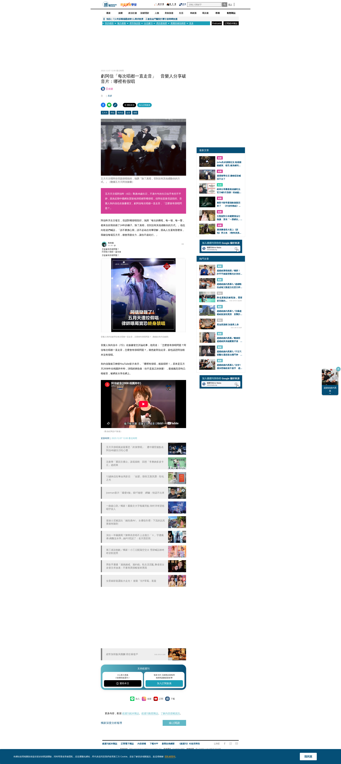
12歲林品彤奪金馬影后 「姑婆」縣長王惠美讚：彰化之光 (135, 478)
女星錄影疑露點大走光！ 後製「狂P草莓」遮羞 (131, 580)
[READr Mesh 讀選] (182, 4)
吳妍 (110, 95)
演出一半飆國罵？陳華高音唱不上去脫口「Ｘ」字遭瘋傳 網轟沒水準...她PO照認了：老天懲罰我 (135, 537)
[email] (236, 743)
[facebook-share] (103, 105)
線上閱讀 (174, 723)
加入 (137, 698)
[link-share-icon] (115, 105)
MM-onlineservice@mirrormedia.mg (145, 749)
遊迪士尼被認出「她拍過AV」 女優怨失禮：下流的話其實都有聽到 (135, 522)
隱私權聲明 (170, 756)
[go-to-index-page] (110, 4)
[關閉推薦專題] (338, 369)
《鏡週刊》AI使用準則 (189, 743)
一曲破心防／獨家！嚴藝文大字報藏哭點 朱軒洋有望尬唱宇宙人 (135, 507)
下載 (173, 698)
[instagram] (230, 743)
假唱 (135, 112)
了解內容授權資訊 (170, 713)
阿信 (112, 112)
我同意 (308, 756)
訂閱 (161, 698)
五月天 (104, 112)
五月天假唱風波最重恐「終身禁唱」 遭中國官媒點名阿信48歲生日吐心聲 (135, 449)
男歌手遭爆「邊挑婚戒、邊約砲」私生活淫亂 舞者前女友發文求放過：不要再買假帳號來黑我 (135, 566)
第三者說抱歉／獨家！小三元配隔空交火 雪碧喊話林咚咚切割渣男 (135, 551)
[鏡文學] (172, 4)
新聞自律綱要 (168, 743)
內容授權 (141, 743)
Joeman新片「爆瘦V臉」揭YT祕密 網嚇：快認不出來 (135, 492)
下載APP (154, 743)
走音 (128, 112)
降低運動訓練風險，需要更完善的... (229, 299)
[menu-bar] (234, 4)
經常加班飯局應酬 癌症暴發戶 (122, 654)
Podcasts (216, 23)
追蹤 (149, 698)
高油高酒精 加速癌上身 (228, 324)
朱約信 (120, 112)
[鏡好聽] (159, 4)
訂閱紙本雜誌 (231, 23)
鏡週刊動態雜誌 (149, 713)
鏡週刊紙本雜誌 (130, 713)
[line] (217, 743)
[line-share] (109, 105)
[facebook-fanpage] (224, 743)
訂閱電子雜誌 (127, 743)
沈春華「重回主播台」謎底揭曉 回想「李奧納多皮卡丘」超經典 (135, 463)
